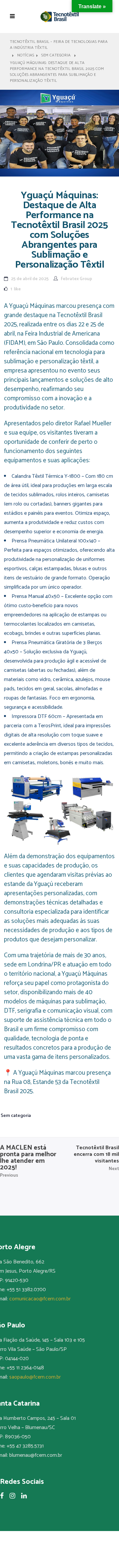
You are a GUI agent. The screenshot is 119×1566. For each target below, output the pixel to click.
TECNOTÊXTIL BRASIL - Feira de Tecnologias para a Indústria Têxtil (59, 45)
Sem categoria (56, 55)
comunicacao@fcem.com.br (40, 1298)
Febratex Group (76, 279)
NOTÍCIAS (25, 55)
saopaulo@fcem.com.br (35, 1377)
